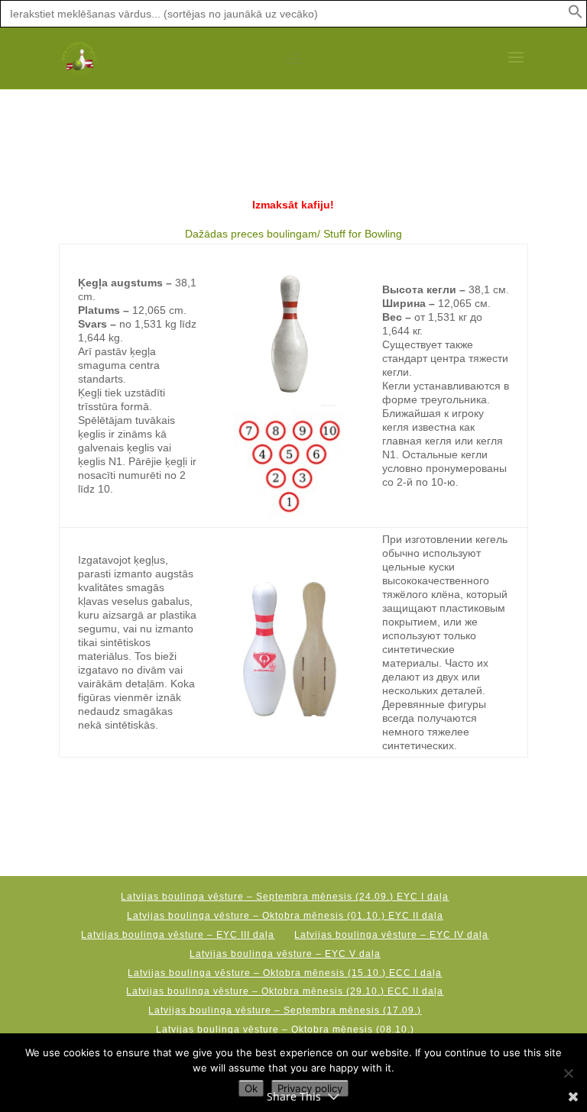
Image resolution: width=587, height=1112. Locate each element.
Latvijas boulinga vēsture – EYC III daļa (177, 934)
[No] (568, 1073)
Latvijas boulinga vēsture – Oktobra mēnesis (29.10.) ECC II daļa (284, 991)
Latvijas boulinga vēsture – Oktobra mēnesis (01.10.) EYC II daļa (285, 915)
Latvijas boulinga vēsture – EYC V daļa (285, 954)
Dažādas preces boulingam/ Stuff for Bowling (293, 234)
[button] (575, 15)
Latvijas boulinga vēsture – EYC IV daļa (391, 934)
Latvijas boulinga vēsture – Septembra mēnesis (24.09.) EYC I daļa (285, 896)
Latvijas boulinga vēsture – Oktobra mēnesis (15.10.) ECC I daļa (285, 973)
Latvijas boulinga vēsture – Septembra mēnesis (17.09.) (284, 1010)
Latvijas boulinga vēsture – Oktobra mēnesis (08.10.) (285, 1029)
